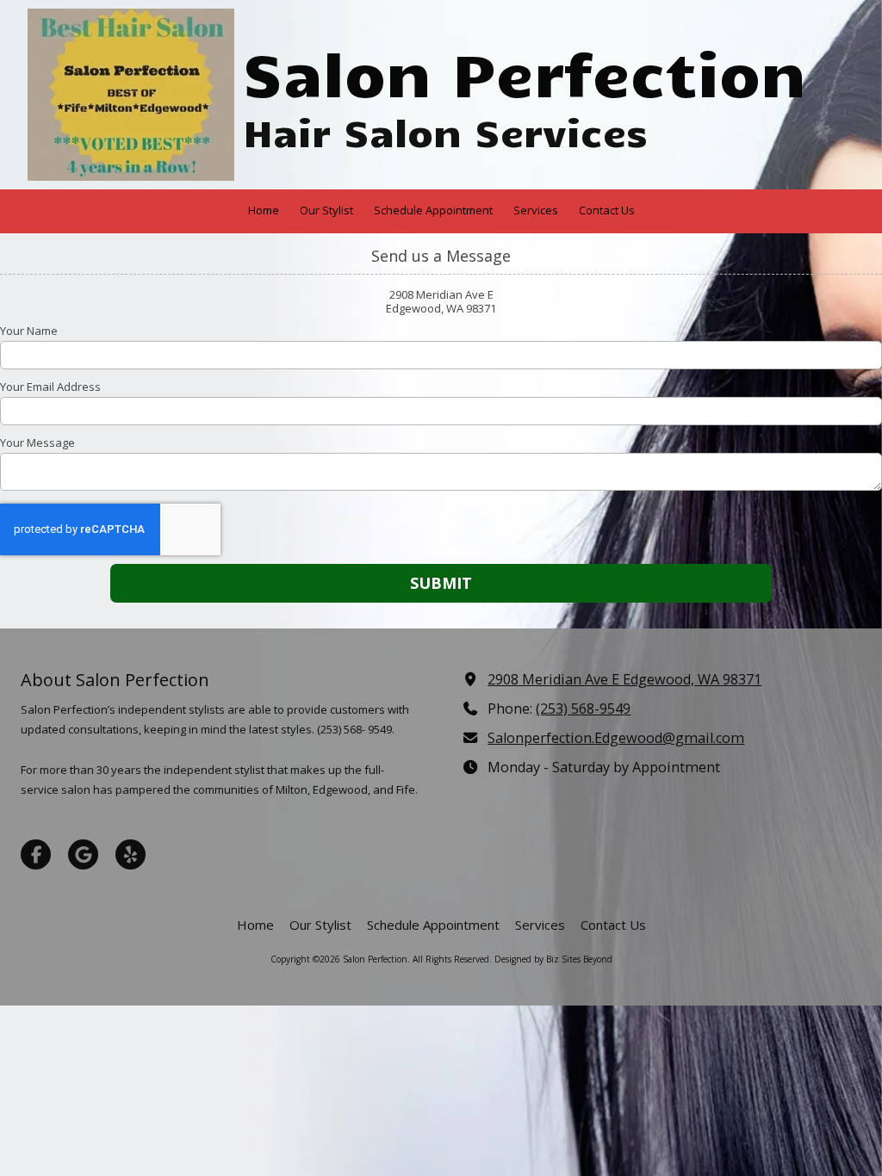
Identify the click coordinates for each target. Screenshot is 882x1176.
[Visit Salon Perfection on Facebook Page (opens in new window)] (36, 854)
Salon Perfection (524, 71)
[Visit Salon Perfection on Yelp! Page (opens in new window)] (130, 854)
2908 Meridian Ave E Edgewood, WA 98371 (624, 679)
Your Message (37, 442)
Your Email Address (50, 386)
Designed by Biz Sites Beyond (553, 959)
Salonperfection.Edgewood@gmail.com (616, 737)
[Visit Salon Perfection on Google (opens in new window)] (83, 854)
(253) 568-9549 (583, 708)
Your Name (29, 330)
